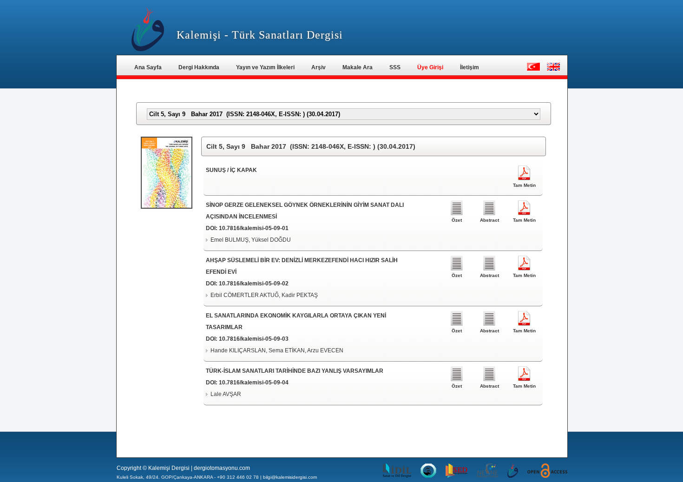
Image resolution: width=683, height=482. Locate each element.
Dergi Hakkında (198, 67)
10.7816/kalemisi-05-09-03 (254, 339)
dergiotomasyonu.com (222, 468)
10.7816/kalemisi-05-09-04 (254, 382)
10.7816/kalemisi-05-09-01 (254, 228)
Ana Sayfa (148, 67)
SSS (395, 67)
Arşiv (318, 67)
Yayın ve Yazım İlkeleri (265, 67)
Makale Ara (357, 67)
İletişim (469, 67)
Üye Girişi (430, 67)
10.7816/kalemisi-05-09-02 (254, 283)
